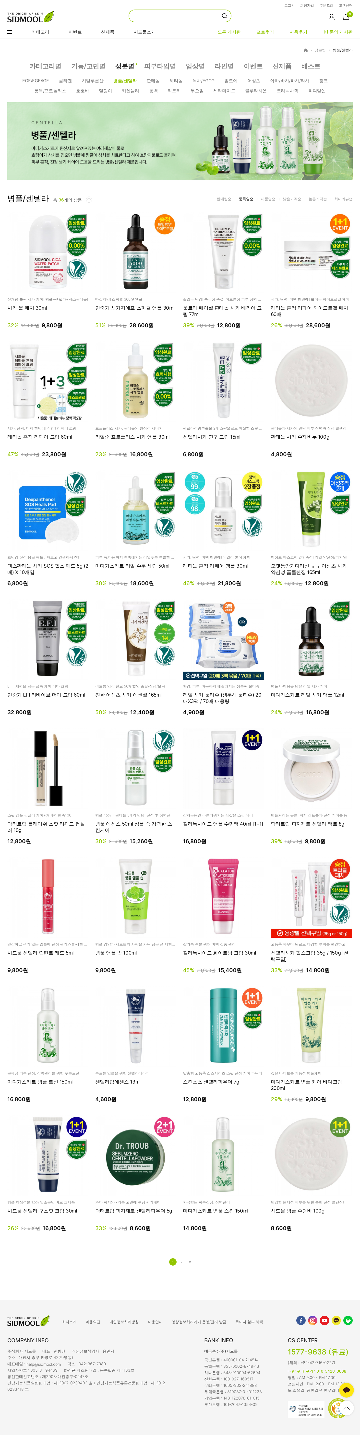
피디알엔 (317, 90)
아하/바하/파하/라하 (289, 80)
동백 (153, 90)
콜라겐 (65, 80)
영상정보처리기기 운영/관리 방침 (199, 1321)
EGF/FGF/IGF (35, 80)
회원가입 (307, 5)
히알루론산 (93, 80)
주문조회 (326, 5)
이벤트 (75, 32)
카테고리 (40, 32)
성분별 (320, 50)
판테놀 (153, 80)
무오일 (197, 90)
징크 (323, 80)
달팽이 (105, 90)
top (346, 1408)
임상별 (195, 66)
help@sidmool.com (43, 1364)
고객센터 (346, 5)
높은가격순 (318, 199)
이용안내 (155, 1321)
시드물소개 (145, 32)
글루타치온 (256, 90)
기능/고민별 (88, 66)
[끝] (190, 1262)
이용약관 (93, 1321)
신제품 (107, 32)
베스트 (311, 66)
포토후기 (265, 32)
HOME (306, 50)
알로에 (230, 80)
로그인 (289, 5)
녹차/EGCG (203, 80)
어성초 (253, 80)
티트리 (174, 90)
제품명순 (268, 199)
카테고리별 (45, 66)
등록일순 (246, 199)
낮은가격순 (292, 199)
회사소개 (69, 1321)
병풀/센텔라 (343, 50)
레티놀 (175, 80)
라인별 (224, 66)
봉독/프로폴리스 (50, 90)
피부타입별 (160, 66)
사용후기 (298, 32)
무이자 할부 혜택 (249, 1321)
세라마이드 (224, 90)
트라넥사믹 (288, 90)
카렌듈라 (130, 90)
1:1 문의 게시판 (338, 32)
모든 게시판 (229, 32)
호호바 (82, 90)
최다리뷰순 (343, 199)
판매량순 (224, 199)
